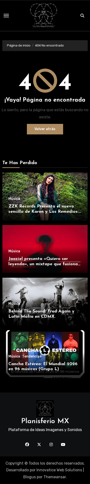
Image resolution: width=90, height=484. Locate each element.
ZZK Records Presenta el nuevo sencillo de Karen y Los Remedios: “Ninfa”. (43, 211)
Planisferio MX (45, 421)
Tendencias (32, 356)
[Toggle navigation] (6, 15)
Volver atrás (45, 129)
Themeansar (54, 477)
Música (14, 199)
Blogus (29, 477)
